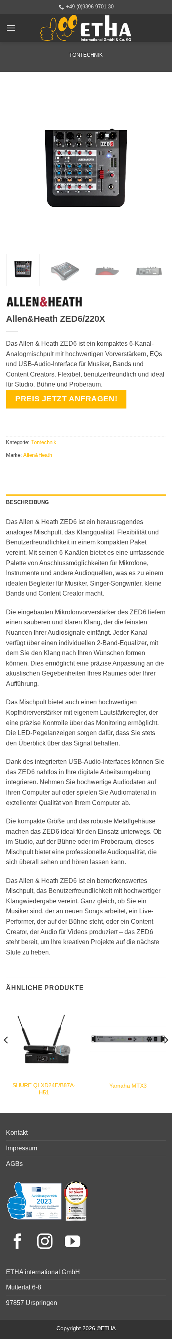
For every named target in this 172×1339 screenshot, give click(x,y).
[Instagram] (47, 1242)
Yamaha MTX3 (128, 1086)
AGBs (14, 1163)
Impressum (21, 1148)
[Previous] (19, 168)
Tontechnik (86, 55)
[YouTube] (72, 1242)
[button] (11, 28)
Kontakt (17, 1132)
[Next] (153, 168)
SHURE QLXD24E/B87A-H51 (44, 1089)
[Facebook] (20, 1242)
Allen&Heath (37, 455)
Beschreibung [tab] (27, 502)
